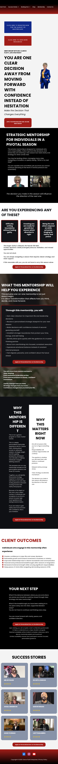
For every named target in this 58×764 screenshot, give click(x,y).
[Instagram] (29, 754)
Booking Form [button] (25, 7)
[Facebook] (23, 754)
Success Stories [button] (13, 7)
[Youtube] (34, 754)
